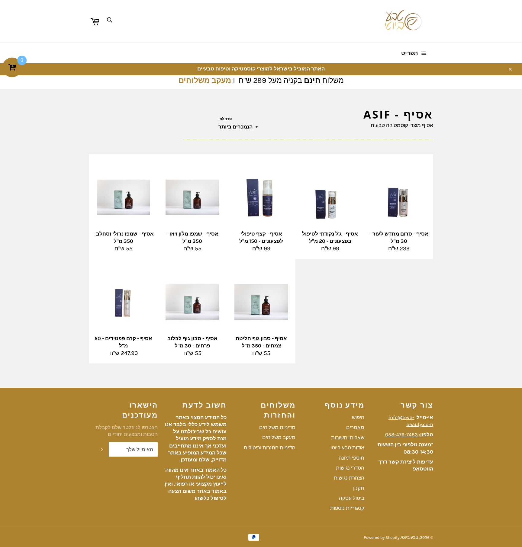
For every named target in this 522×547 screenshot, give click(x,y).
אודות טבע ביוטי (347, 447)
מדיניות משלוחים (277, 427)
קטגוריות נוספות (347, 508)
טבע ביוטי (409, 537)
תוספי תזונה (351, 458)
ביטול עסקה (351, 498)
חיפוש (358, 417)
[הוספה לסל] (152, 159)
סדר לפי (225, 119)
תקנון (358, 488)
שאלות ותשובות (347, 438)
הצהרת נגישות (349, 478)
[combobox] (109, 20)
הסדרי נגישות (350, 468)
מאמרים (355, 427)
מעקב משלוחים (205, 80)
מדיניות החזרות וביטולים (269, 447)
